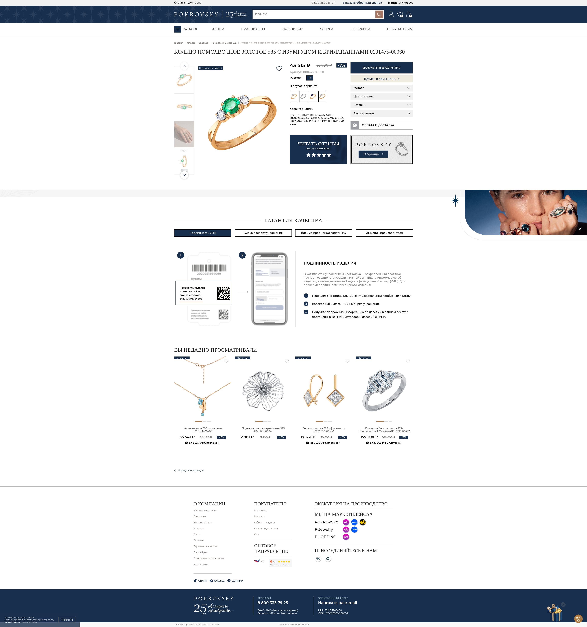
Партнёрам (201, 552)
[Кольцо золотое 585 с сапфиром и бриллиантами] (313, 96)
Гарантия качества (205, 546)
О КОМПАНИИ (209, 503)
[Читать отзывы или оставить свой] (318, 149)
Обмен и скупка (264, 522)
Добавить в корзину (382, 67)
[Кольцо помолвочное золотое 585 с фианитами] (322, 96)
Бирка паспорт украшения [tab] (263, 233)
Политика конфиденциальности (293, 624)
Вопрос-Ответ (203, 522)
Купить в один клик (380, 79)
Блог (197, 534)
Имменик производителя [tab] (384, 233)
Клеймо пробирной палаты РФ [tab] (324, 233)
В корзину (202, 451)
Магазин (259, 516)
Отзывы (199, 540)
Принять (67, 619)
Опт (256, 534)
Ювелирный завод (205, 510)
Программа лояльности (209, 558)
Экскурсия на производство (351, 503)
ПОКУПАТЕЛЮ (270, 503)
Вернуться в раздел (191, 470)
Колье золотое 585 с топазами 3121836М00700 (203, 430)
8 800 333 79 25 (400, 3)
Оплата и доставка (188, 2)
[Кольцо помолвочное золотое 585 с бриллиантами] (294, 96)
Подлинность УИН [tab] (202, 233)
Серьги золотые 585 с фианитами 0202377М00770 (324, 430)
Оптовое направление (271, 548)
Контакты (260, 510)
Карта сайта (201, 564)
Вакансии (200, 516)
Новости (199, 528)
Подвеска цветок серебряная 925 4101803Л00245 (263, 430)
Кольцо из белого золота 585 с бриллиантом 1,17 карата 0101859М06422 (384, 430)
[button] (184, 175)
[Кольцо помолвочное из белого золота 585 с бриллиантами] (303, 96)
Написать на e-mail (337, 602)
